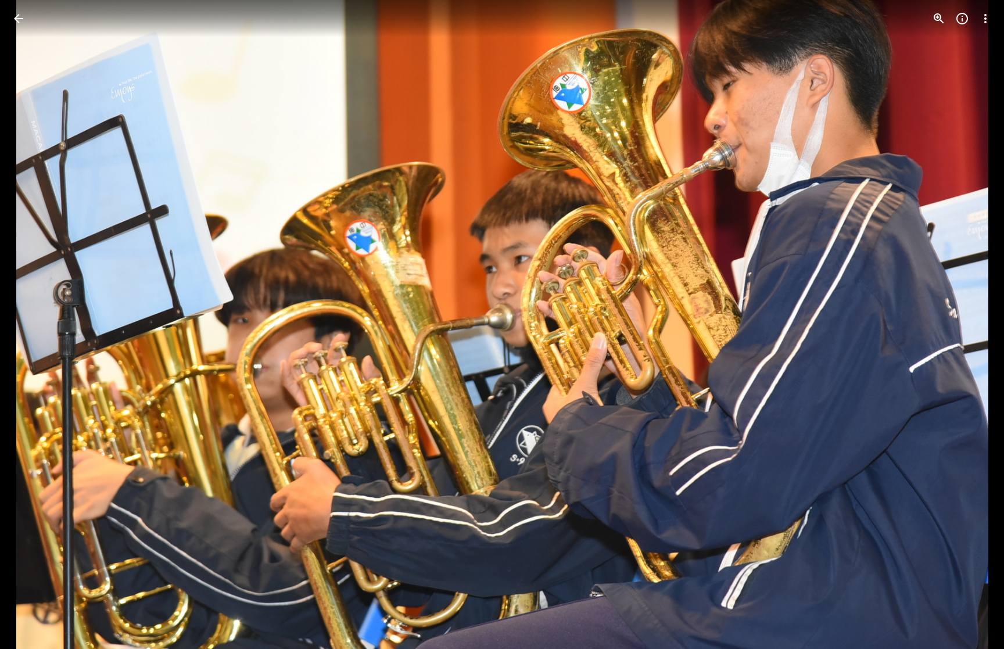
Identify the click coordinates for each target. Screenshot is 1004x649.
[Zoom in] (939, 18)
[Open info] (962, 18)
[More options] (985, 18)
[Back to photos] (19, 19)
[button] (32, 325)
